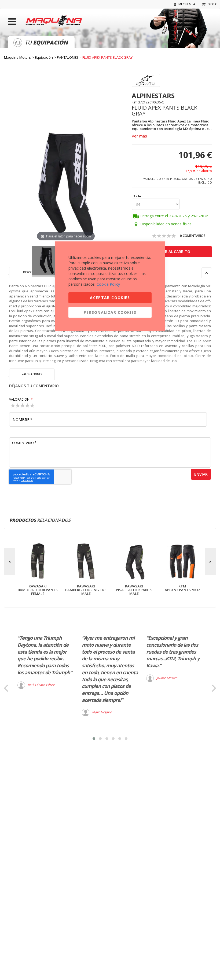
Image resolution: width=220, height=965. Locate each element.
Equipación (44, 57)
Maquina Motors (17, 57)
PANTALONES (67, 57)
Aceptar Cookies (110, 297)
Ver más (139, 136)
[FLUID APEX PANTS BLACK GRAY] (46, 261)
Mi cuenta (186, 4)
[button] (94, 738)
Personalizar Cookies (110, 312)
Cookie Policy (108, 283)
